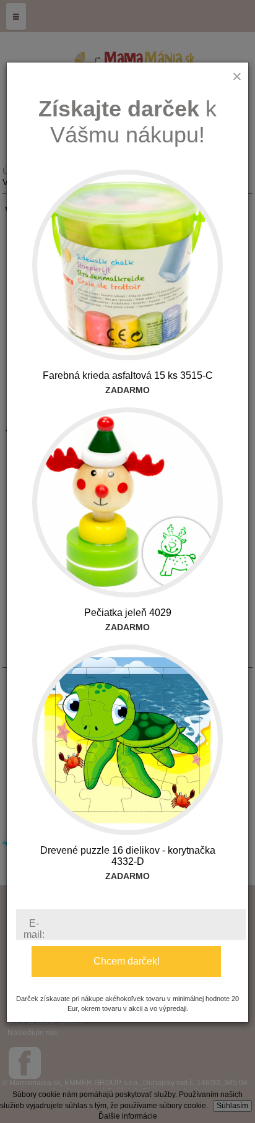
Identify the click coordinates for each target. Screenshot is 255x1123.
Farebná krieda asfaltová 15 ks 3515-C (128, 375)
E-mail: (34, 929)
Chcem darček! (126, 961)
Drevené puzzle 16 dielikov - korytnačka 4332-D (127, 856)
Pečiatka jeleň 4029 (127, 612)
